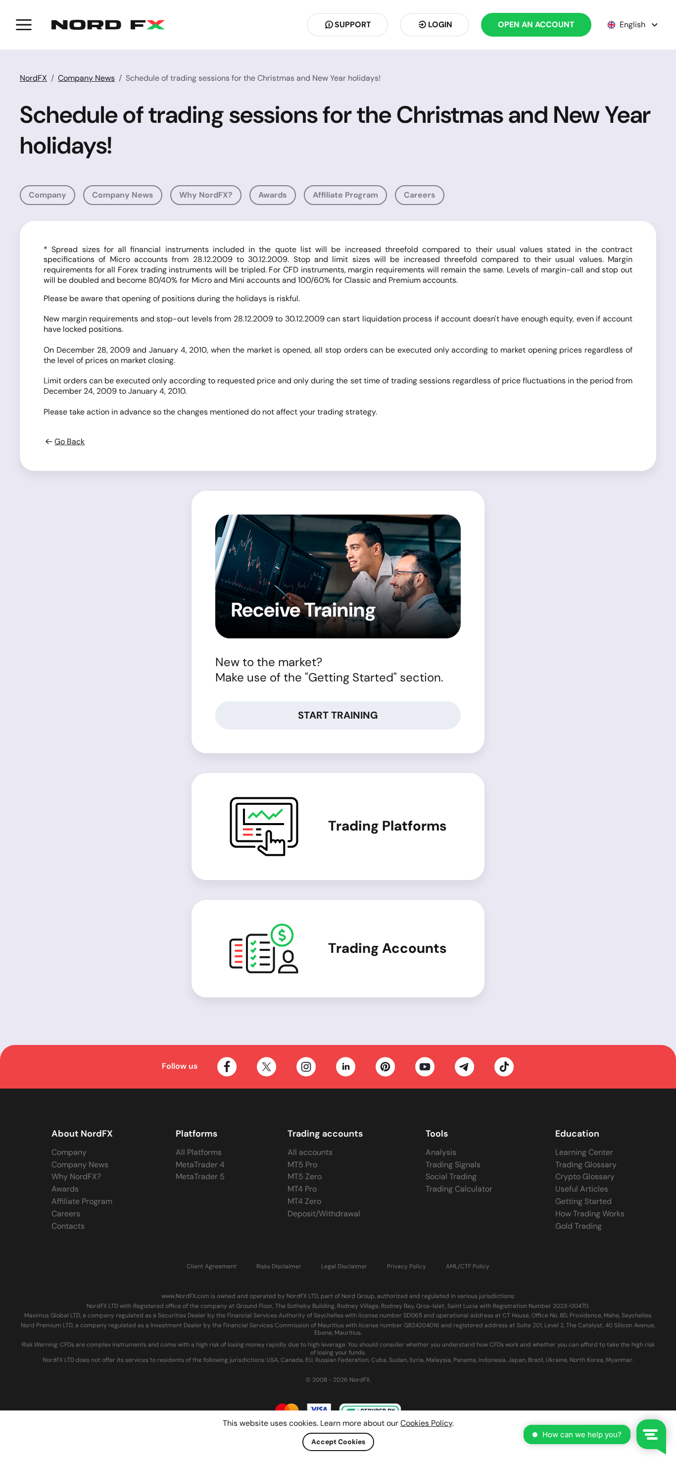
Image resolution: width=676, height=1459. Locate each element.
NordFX (33, 78)
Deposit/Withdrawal (324, 1213)
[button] (24, 25)
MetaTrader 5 (200, 1176)
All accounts (310, 1152)
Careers (419, 195)
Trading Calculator (459, 1189)
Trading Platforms (387, 826)
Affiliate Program (345, 195)
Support (353, 24)
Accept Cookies (338, 1441)
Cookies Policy (426, 1423)
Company (47, 195)
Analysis (441, 1152)
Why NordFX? (206, 195)
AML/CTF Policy (467, 1266)
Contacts (68, 1226)
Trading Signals (453, 1164)
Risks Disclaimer (278, 1266)
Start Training (338, 715)
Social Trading (451, 1176)
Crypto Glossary (585, 1176)
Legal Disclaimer (344, 1266)
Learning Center (584, 1152)
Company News (86, 78)
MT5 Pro (302, 1164)
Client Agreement (212, 1266)
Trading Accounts (387, 948)
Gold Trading (578, 1226)
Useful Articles (581, 1189)
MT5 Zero (305, 1176)
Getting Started (583, 1201)
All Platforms (199, 1152)
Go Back (69, 442)
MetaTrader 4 (200, 1164)
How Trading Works (590, 1213)
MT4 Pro (302, 1189)
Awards (272, 195)
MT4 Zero (304, 1201)
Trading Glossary (586, 1164)
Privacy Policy (406, 1266)
